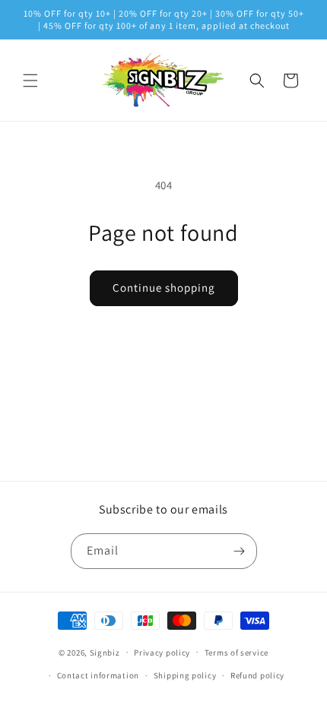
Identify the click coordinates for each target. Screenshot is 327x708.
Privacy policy (162, 652)
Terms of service (236, 652)
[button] (30, 80)
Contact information (98, 675)
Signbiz (105, 651)
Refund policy (257, 675)
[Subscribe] (239, 551)
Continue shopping (164, 287)
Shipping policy (185, 675)
